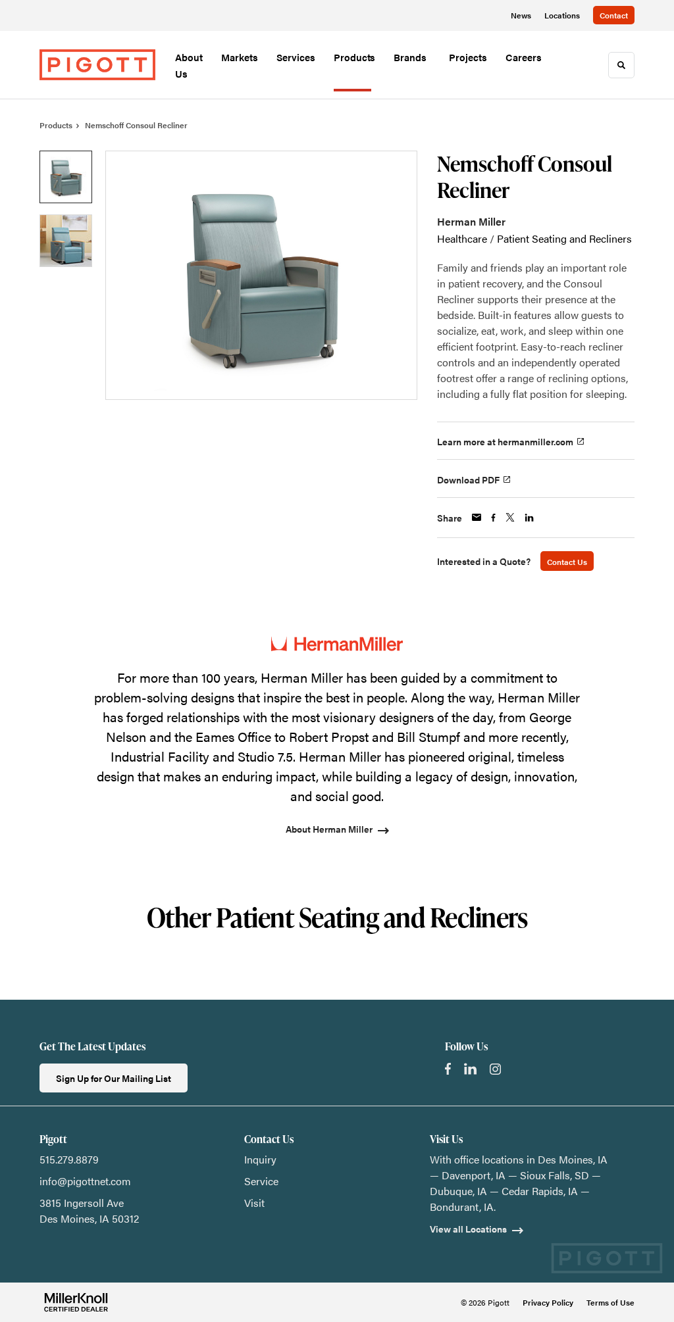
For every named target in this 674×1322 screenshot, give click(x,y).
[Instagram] (495, 1069)
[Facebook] (448, 1069)
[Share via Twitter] (510, 517)
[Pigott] (97, 65)
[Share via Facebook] (493, 518)
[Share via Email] (476, 517)
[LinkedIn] (470, 1069)
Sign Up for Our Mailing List (113, 1078)
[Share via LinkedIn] (529, 518)
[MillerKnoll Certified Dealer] (76, 1302)
